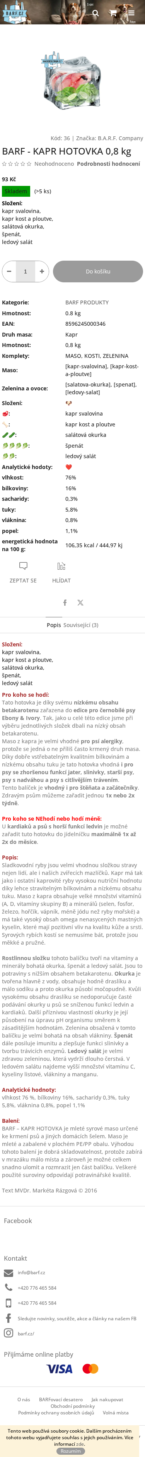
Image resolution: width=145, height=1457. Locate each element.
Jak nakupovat (107, 1399)
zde (80, 1444)
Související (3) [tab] (80, 625)
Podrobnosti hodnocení (108, 163)
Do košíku (98, 271)
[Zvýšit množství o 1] (42, 271)
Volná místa (116, 1412)
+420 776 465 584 (37, 1288)
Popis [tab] (54, 625)
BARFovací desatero (61, 1399)
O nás (23, 1399)
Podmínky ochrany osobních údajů (56, 1412)
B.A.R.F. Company (120, 138)
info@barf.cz (31, 1272)
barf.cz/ (26, 1333)
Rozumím (71, 1451)
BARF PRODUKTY (87, 302)
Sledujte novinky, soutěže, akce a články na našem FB (77, 1318)
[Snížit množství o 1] (9, 271)
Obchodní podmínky (73, 1406)
